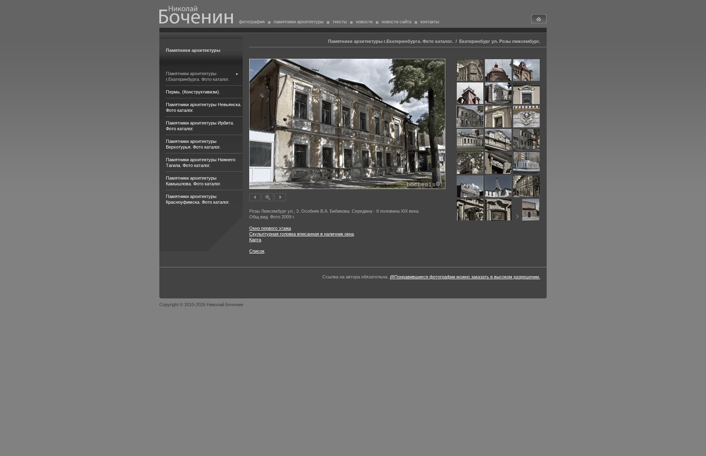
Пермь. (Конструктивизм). (193, 91)
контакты (429, 21)
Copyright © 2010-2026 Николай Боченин (201, 304)
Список (256, 251)
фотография (252, 21)
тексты (340, 21)
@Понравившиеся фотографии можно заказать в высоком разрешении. (465, 276)
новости (364, 21)
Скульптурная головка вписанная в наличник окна (301, 233)
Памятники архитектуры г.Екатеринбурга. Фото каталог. (390, 41)
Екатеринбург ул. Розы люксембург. (499, 41)
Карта (255, 239)
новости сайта (396, 21)
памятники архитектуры (299, 21)
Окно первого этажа (270, 228)
